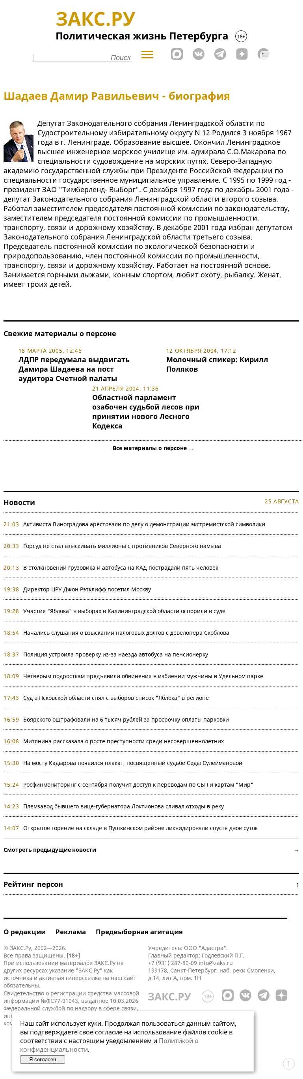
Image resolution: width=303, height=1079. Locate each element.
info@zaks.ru (216, 963)
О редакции (25, 931)
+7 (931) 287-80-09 (172, 963)
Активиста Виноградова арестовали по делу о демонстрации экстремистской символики (144, 524)
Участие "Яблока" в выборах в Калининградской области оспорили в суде (124, 611)
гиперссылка (83, 978)
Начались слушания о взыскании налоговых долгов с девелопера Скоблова (126, 632)
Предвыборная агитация (139, 931)
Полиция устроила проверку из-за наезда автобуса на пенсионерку (115, 654)
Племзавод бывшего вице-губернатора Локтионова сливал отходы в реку (123, 806)
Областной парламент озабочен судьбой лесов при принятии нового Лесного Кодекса (145, 411)
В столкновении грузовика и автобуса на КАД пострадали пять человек (120, 567)
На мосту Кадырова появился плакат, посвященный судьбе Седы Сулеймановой (132, 763)
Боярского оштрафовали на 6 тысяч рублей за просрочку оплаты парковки (126, 719)
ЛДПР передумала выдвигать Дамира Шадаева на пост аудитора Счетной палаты (74, 369)
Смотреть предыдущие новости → (151, 849)
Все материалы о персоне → (153, 448)
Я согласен (42, 1059)
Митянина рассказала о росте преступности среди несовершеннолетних (123, 741)
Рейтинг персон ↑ (151, 884)
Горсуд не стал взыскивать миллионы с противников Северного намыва (122, 546)
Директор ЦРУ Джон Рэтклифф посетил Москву (87, 589)
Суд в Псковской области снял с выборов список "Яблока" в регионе (116, 697)
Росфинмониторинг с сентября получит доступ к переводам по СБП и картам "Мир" (138, 784)
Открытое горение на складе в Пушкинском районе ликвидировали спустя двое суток (140, 828)
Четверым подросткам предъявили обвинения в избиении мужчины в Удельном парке (143, 676)
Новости (19, 502)
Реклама (71, 931)
